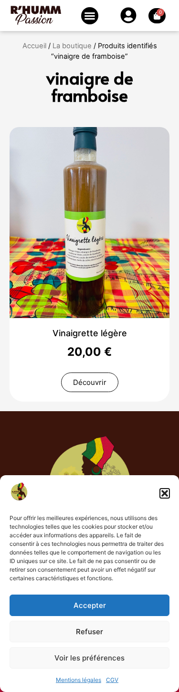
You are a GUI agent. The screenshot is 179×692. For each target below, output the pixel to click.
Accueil (34, 46)
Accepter (90, 605)
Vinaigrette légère (90, 333)
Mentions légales (78, 679)
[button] (164, 493)
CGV (112, 679)
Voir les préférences (89, 657)
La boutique (72, 46)
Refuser (89, 631)
